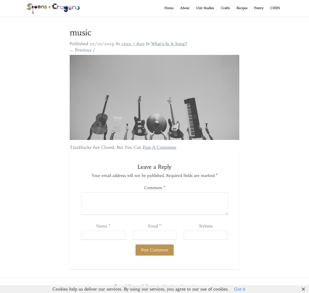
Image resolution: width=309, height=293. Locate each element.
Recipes (242, 8)
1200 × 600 (133, 43)
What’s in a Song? (169, 43)
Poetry (259, 8)
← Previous (80, 50)
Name (103, 226)
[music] (154, 99)
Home (169, 8)
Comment (154, 187)
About (184, 8)
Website (206, 226)
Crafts (225, 8)
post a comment (159, 147)
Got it (239, 289)
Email (154, 226)
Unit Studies (205, 8)
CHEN (275, 8)
